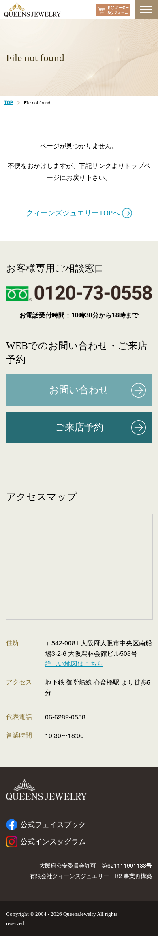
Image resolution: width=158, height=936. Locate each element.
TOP (8, 102)
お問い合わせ (79, 390)
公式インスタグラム (53, 842)
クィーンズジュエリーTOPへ (73, 213)
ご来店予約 (79, 427)
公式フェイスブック (53, 825)
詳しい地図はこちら (74, 663)
